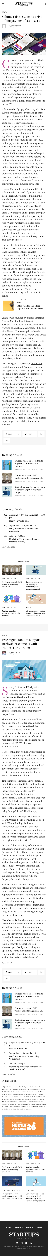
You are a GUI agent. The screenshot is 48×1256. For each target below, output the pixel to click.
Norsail (35, 1099)
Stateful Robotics (37, 1104)
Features (6, 578)
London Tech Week (10, 1097)
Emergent (23, 1089)
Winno (29, 1109)
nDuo (28, 1099)
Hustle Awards (19, 1094)
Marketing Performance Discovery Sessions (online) (25, 540)
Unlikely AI (8, 1109)
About (9, 1227)
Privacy (29, 1227)
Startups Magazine (23, 1104)
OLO (4, 1101)
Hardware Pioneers (27, 1092)
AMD (21, 1087)
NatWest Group (20, 1099)
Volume (6, 109)
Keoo (35, 1094)
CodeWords (36, 1087)
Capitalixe (28, 1087)
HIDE (36, 1092)
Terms (39, 1227)
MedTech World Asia (19, 520)
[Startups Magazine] (24, 4)
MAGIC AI (27, 1097)
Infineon (29, 1094)
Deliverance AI (7, 1089)
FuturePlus (8, 1092)
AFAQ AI (5, 1087)
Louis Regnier (15, 652)
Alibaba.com (13, 1087)
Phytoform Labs (12, 1101)
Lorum (20, 1097)
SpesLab (13, 1104)
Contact (19, 1227)
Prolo (42, 1101)
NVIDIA (42, 1099)
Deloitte (15, 1089)
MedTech (35, 1097)
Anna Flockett (16, 25)
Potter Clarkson (34, 1101)
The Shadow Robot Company (18, 1106)
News (4, 12)
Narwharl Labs (9, 1099)
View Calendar (8, 546)
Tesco (6, 1106)
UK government (34, 1106)
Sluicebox (5, 1104)
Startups (15, 1190)
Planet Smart (23, 1101)
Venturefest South (19, 1109)
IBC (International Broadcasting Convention (24, 529)
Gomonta (16, 1092)
